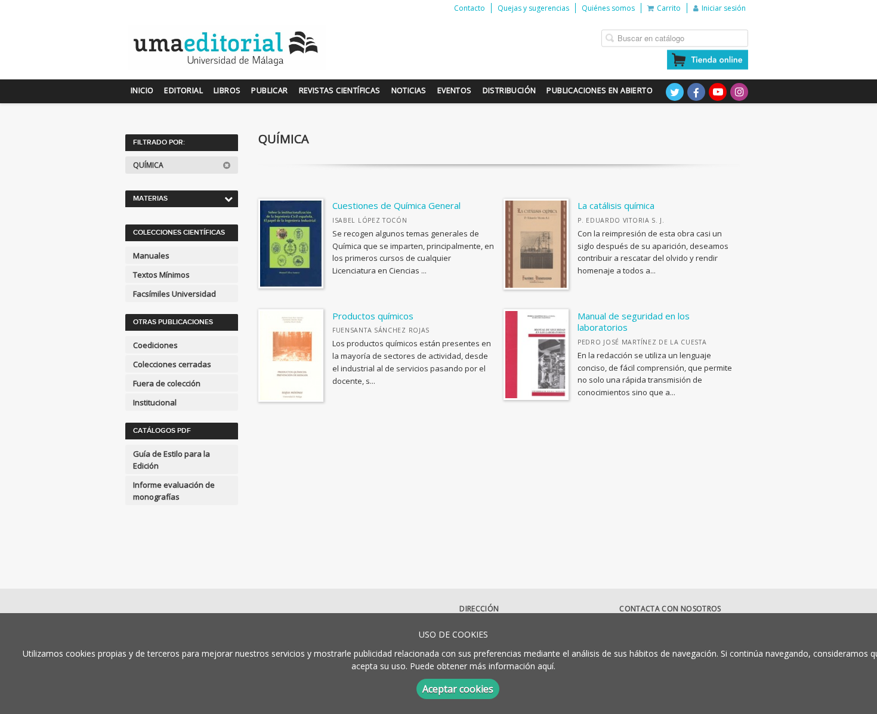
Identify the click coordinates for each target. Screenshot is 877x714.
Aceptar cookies (457, 688)
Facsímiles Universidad (174, 293)
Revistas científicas (340, 90)
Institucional (155, 402)
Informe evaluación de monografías (174, 490)
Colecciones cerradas (172, 364)
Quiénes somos (608, 8)
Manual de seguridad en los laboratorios (634, 322)
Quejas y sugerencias (533, 8)
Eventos (454, 90)
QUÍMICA (149, 165)
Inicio (142, 90)
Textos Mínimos (161, 274)
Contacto (469, 8)
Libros (227, 90)
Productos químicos (372, 316)
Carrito (669, 8)
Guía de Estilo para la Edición (171, 459)
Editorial (183, 90)
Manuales (151, 255)
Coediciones (155, 345)
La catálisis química (616, 205)
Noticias (409, 90)
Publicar (269, 90)
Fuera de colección (166, 383)
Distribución (509, 90)
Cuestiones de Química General (396, 205)
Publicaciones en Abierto (599, 90)
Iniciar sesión (724, 8)
